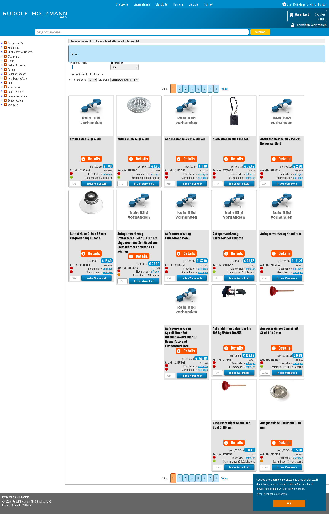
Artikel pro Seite (77, 79)
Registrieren (319, 25)
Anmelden (303, 25)
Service (193, 4)
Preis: (73, 62)
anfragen (108, 174)
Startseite (122, 4)
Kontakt (208, 4)
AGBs (18, 497)
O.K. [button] (289, 503)
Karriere (178, 4)
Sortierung (103, 79)
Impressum (8, 497)
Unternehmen (142, 4)
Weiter (224, 88)
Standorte (162, 4)
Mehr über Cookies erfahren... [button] (272, 493)
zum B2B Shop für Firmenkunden (307, 4)
